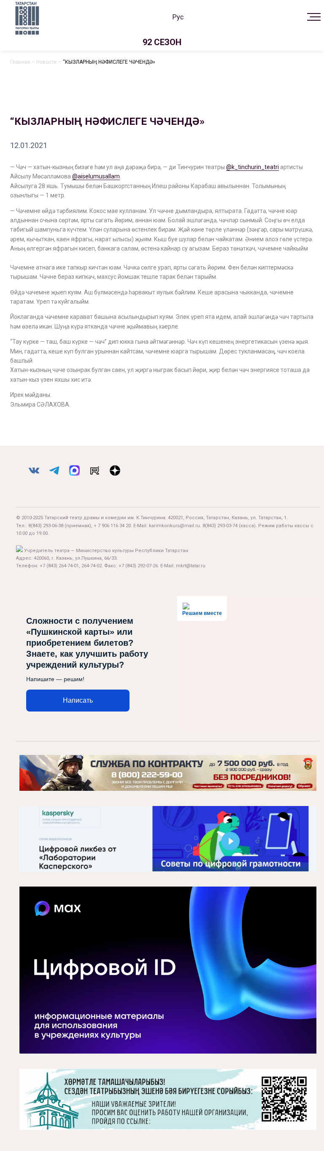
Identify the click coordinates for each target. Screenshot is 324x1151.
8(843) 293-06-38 (45, 525)
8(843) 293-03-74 (220, 525)
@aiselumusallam (96, 176)
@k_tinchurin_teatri (252, 167)
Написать (78, 700)
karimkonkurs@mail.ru (174, 525)
